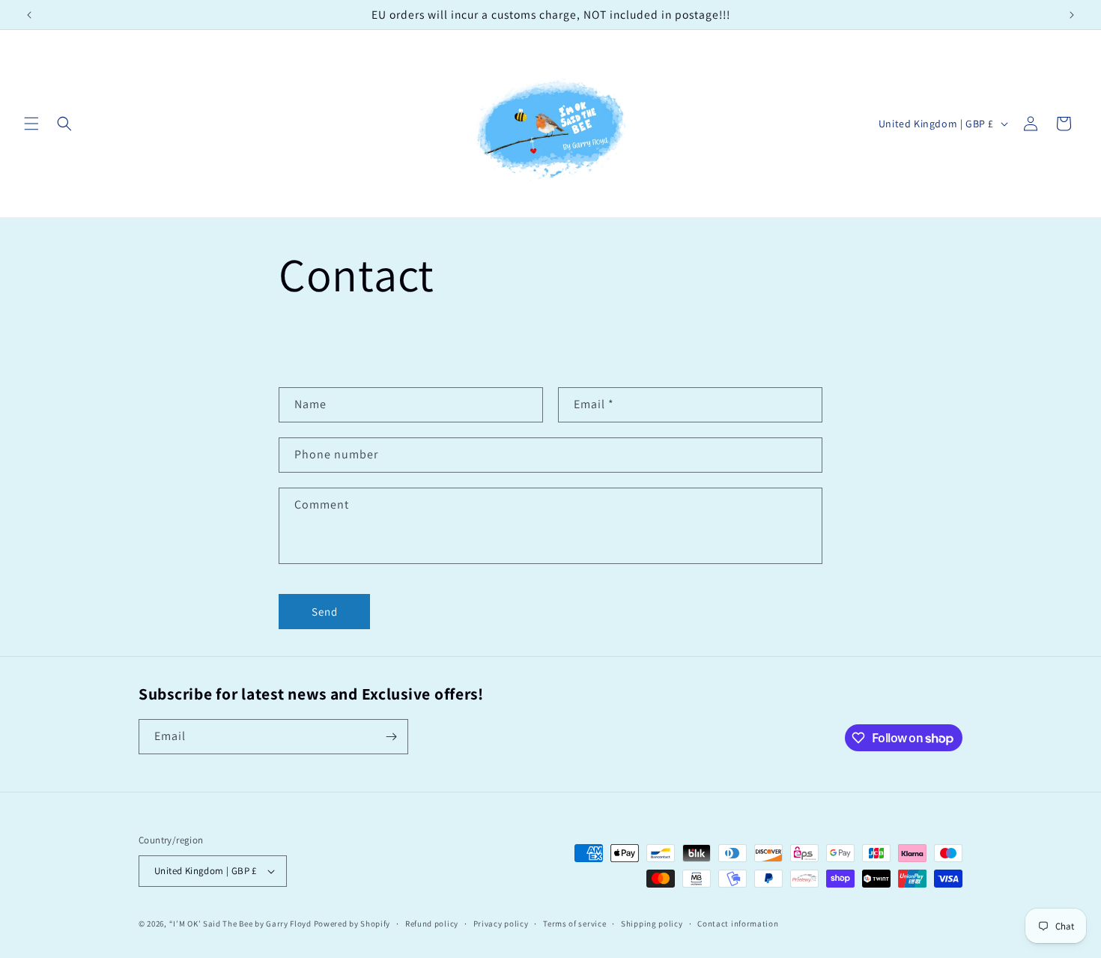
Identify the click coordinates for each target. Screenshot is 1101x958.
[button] (31, 123)
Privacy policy (501, 923)
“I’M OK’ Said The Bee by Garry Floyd (240, 923)
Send (325, 611)
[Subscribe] (390, 736)
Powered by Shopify (352, 923)
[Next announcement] (1071, 15)
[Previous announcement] (29, 15)
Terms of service (574, 923)
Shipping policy (652, 923)
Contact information (737, 923)
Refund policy (431, 923)
